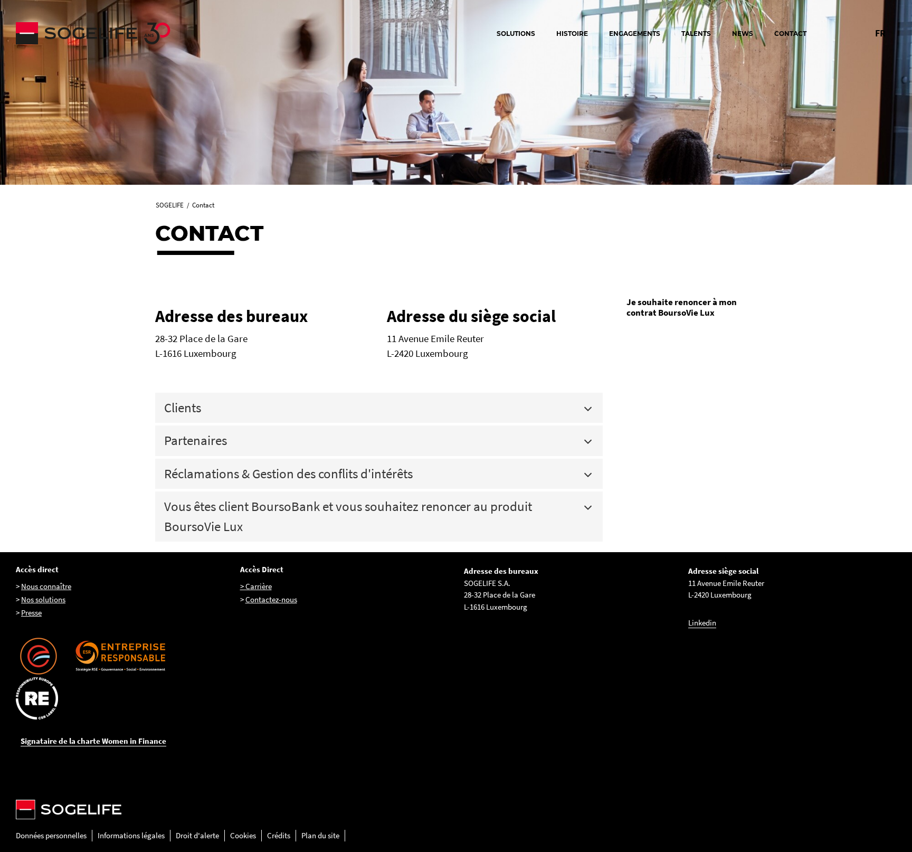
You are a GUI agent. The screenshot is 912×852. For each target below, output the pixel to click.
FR (880, 33)
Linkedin (702, 623)
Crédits (278, 835)
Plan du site (320, 835)
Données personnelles (51, 835)
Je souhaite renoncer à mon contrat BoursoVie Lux (681, 307)
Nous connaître (46, 586)
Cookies (243, 835)
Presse (31, 613)
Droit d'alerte (197, 835)
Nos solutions (43, 599)
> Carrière (256, 586)
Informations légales (131, 835)
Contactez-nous (271, 599)
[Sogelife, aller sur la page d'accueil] (121, 33)
